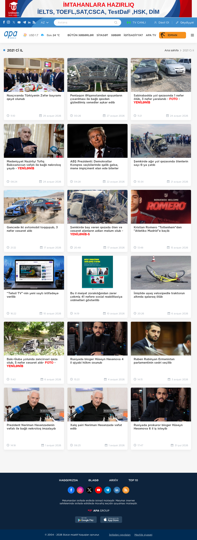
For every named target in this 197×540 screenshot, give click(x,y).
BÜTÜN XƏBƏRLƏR (81, 35)
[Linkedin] (29, 22)
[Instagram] (8, 22)
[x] (89, 490)
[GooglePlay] (86, 520)
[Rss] (34, 22)
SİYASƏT (102, 35)
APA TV (151, 35)
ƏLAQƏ (93, 480)
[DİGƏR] (191, 35)
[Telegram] (24, 22)
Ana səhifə (171, 50)
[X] (13, 22)
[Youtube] (19, 22)
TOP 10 (133, 480)
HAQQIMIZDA (68, 480)
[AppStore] (111, 520)
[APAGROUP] (98, 511)
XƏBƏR (116, 35)
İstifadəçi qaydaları (120, 534)
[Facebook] (4, 22)
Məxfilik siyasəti (143, 534)
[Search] (115, 23)
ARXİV (113, 480)
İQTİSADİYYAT (133, 35)
